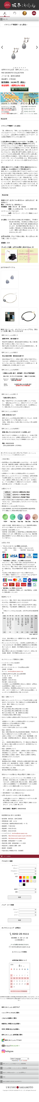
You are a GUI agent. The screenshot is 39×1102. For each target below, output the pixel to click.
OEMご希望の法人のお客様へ (11, 1029)
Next (35, 49)
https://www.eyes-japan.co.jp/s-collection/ (20, 836)
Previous (3, 49)
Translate (24, 1060)
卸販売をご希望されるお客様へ (11, 1023)
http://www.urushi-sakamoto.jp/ (17, 838)
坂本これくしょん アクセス (13, 1040)
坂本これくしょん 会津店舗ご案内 (12, 1034)
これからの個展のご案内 (9, 1018)
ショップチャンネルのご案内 (10, 1012)
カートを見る (7, 856)
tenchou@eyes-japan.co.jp (15, 671)
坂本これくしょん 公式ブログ (11, 1007)
